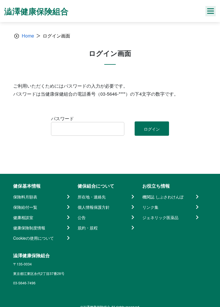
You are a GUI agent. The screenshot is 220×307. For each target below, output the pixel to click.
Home (28, 35)
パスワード (62, 118)
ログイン (152, 129)
